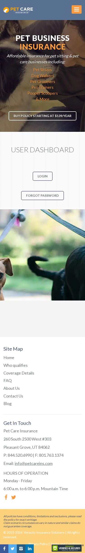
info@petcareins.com (34, 463)
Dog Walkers (42, 75)
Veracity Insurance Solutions (44, 532)
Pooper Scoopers (42, 93)
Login (43, 176)
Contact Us (13, 395)
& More (42, 99)
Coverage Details (18, 372)
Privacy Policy (38, 544)
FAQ (7, 380)
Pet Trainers (42, 87)
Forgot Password (42, 195)
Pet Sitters (42, 69)
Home (8, 357)
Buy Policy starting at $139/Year (42, 116)
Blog (7, 403)
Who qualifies (15, 365)
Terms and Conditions (66, 544)
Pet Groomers (42, 81)
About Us (11, 388)
